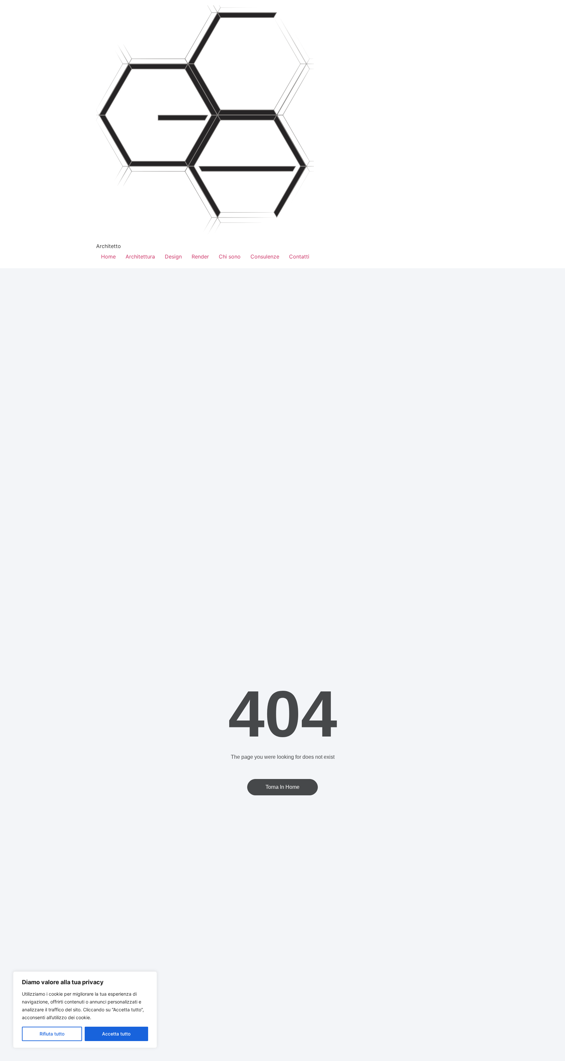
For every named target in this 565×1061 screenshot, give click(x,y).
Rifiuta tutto (52, 1033)
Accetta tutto (116, 1033)
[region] (85, 1009)
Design (173, 256)
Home (108, 256)
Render (200, 256)
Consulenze (264, 256)
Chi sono (230, 256)
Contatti (299, 256)
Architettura (140, 256)
